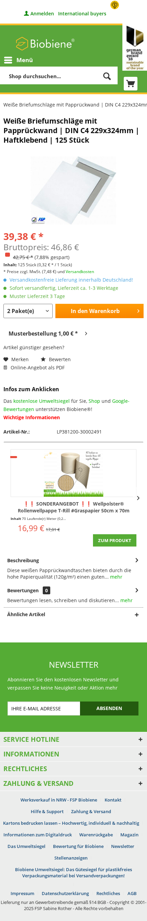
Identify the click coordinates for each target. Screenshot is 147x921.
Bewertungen (23, 590)
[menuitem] (18, 60)
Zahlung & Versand (91, 811)
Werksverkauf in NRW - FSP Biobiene (59, 800)
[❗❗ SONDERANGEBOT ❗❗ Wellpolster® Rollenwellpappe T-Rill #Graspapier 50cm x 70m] (73, 473)
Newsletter (122, 846)
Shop (94, 401)
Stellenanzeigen (71, 858)
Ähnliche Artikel (26, 614)
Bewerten (59, 359)
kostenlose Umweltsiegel (41, 401)
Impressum (22, 893)
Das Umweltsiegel (26, 846)
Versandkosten (80, 271)
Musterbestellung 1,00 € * (43, 333)
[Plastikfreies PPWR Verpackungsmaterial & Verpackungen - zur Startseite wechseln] (45, 44)
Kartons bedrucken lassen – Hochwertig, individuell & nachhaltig (71, 823)
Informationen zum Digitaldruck (37, 835)
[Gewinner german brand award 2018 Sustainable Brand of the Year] (134, 47)
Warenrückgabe (96, 835)
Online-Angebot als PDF (37, 367)
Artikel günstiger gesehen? (33, 347)
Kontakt (113, 800)
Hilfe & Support (47, 811)
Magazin (129, 835)
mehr (115, 576)
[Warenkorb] (130, 83)
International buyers (82, 13)
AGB (132, 893)
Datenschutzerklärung (65, 893)
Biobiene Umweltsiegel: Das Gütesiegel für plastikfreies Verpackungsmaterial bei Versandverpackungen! (73, 872)
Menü (24, 60)
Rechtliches (108, 893)
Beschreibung (23, 560)
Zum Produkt (114, 540)
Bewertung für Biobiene (78, 846)
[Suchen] (107, 76)
